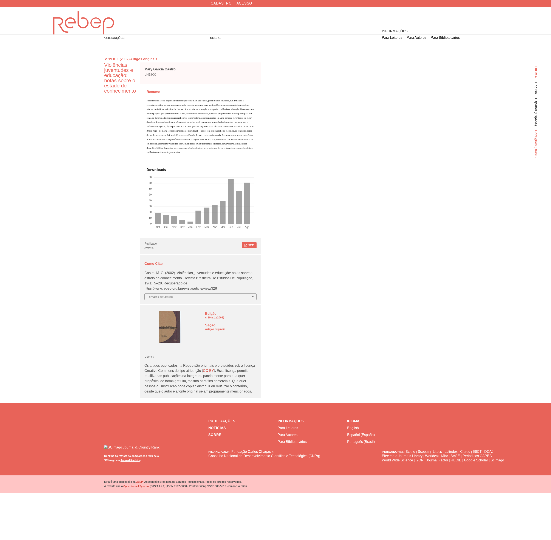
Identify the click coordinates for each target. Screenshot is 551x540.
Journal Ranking (131, 460)
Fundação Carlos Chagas (251, 451)
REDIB (456, 460)
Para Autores (416, 37)
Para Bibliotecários (445, 37)
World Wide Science (397, 460)
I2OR (420, 460)
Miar (444, 456)
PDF (251, 245)
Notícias (217, 428)
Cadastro (221, 3)
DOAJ (489, 451)
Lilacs (437, 451)
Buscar (531, 17)
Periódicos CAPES (477, 456)
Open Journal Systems (136, 486)
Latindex (451, 451)
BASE (455, 456)
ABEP (139, 482)
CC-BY (208, 370)
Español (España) (536, 112)
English (536, 88)
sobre (215, 435)
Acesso (244, 3)
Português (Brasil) (536, 144)
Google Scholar (476, 460)
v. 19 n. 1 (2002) (117, 59)
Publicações (113, 38)
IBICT (477, 451)
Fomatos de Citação (160, 297)
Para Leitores (392, 37)
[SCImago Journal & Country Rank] (136, 444)
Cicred (465, 451)
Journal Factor (437, 460)
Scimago (497, 460)
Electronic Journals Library (402, 456)
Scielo (410, 451)
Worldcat (432, 456)
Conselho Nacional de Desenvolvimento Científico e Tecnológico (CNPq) (264, 456)
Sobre (215, 38)
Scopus (423, 451)
